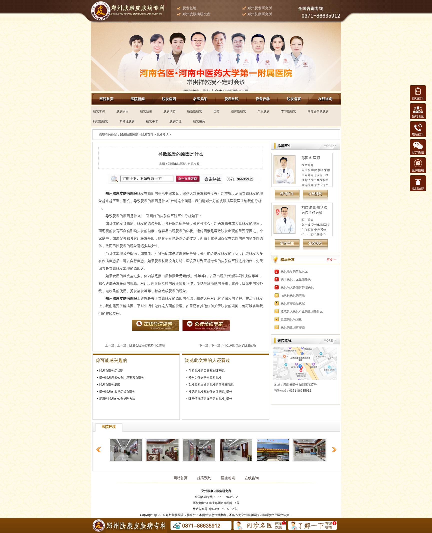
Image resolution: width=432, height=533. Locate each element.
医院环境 (109, 427)
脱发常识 (231, 99)
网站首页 (181, 478)
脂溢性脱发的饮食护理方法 (117, 398)
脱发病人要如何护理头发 (297, 287)
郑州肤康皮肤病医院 (121, 298)
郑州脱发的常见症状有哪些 (117, 391)
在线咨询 (325, 99)
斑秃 (217, 111)
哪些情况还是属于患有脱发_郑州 (210, 398)
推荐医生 (285, 146)
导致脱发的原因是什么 (180, 154)
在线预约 (315, 194)
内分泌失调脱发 (318, 111)
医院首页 (107, 99)
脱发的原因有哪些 (293, 327)
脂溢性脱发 (194, 111)
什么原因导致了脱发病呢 (239, 345)
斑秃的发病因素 (291, 319)
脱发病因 (169, 99)
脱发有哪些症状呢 (111, 370)
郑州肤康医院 (129, 134)
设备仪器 (263, 99)
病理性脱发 (100, 121)
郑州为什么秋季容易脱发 (205, 377)
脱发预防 (170, 111)
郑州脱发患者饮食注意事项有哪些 (121, 377)
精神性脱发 (127, 121)
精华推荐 (287, 260)
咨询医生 (287, 194)
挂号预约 (204, 478)
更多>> (331, 259)
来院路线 (285, 341)
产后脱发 (264, 111)
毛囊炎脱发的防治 (293, 295)
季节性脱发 (288, 111)
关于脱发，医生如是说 (296, 279)
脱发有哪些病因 (109, 384)
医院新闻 (138, 99)
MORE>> (330, 146)
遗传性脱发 (238, 111)
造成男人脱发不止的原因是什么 (302, 311)
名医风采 (200, 99)
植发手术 (152, 121)
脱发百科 (147, 134)
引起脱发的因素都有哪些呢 (206, 370)
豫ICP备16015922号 (223, 509)
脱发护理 (176, 121)
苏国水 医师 (311, 158)
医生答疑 (228, 478)
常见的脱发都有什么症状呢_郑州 (210, 391)
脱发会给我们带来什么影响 (147, 345)
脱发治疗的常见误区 (294, 271)
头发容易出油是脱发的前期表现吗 (211, 384)
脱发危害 (294, 99)
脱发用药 (199, 121)
